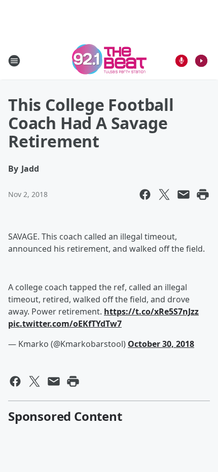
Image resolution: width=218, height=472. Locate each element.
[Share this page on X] (164, 194)
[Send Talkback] (181, 61)
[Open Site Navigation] (14, 61)
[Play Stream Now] (201, 61)
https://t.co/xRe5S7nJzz (151, 311)
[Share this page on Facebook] (145, 194)
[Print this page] (203, 194)
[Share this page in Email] (183, 194)
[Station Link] (109, 60)
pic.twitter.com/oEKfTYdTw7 (65, 323)
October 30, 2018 (161, 343)
